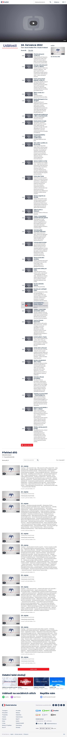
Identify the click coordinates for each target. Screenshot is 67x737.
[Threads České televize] (64, 705)
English (11, 734)
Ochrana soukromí (18, 734)
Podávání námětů (20, 723)
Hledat (50, 2)
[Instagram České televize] (53, 705)
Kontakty (18, 727)
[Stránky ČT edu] (53, 715)
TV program (4, 710)
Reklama (18, 712)
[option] (42, 728)
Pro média (18, 710)
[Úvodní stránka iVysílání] (6, 2)
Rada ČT (18, 719)
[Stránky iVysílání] (55, 711)
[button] (33, 23)
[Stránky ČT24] (38, 711)
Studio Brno (18, 714)
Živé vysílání (4, 712)
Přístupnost (26, 734)
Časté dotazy (19, 725)
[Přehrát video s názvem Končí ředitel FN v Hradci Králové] (33, 23)
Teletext (4, 717)
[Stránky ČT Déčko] (38, 715)
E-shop (3, 723)
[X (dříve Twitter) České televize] (61, 705)
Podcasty (4, 719)
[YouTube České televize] (59, 705)
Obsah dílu (23, 50)
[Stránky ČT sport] (45, 711)
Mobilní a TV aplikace (7, 725)
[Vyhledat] (38, 460)
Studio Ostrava (19, 717)
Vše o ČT (4, 727)
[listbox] (48, 728)
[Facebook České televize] (56, 705)
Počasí (3, 721)
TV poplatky (5, 714)
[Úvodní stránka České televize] (9, 705)
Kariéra (17, 721)
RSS (64, 734)
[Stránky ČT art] (44, 715)
